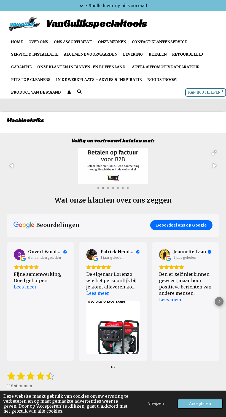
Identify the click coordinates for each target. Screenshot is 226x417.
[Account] (69, 92)
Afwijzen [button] (155, 403)
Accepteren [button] (200, 403)
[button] (214, 152)
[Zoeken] (79, 91)
